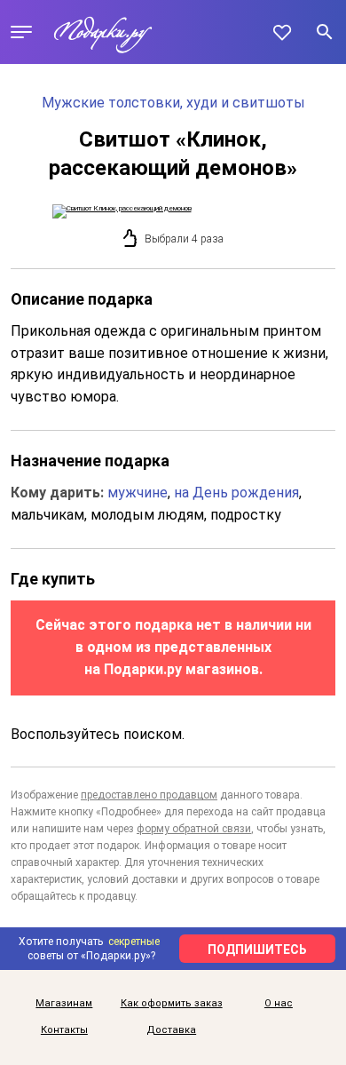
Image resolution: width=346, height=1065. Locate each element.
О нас (278, 1003)
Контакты (64, 1030)
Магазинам (63, 1003)
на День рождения (236, 492)
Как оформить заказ (172, 1003)
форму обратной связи (194, 829)
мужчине (137, 492)
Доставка (171, 1030)
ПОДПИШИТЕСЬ (257, 949)
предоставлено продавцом (149, 795)
